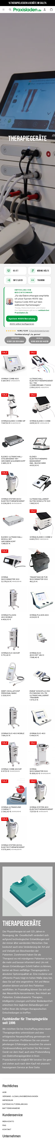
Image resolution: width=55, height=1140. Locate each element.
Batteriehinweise (11, 1108)
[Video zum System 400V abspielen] (9, 301)
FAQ (4, 1125)
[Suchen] (10, 9)
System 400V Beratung (22, 318)
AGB (4, 1092)
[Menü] (3, 9)
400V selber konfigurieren (22, 324)
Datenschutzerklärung (15, 1104)
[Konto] (44, 9)
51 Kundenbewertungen (39, 331)
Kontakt (6, 1129)
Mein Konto (8, 1121)
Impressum (7, 1100)
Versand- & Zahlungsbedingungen (20, 1096)
